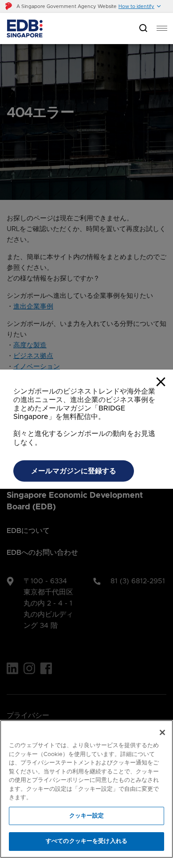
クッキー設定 (86, 816)
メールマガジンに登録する (73, 471)
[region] (86, 789)
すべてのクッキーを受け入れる (86, 841)
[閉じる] (162, 732)
